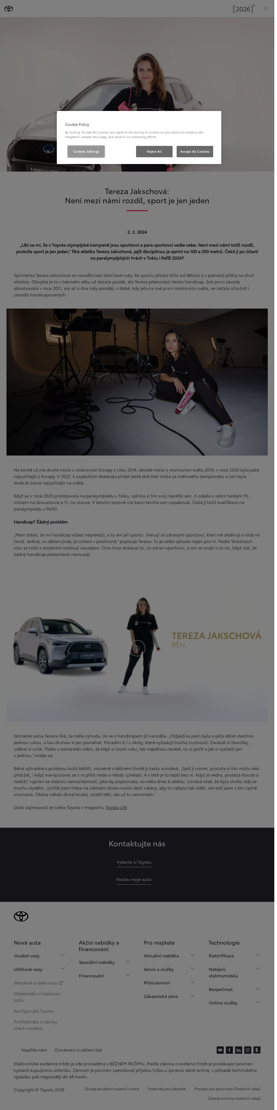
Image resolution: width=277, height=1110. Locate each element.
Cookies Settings (86, 151)
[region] (139, 137)
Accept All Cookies (194, 151)
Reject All (154, 151)
